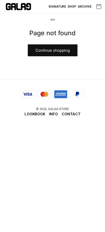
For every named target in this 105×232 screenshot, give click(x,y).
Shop (72, 6)
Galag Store (58, 109)
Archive (84, 6)
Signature (57, 6)
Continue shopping (52, 50)
